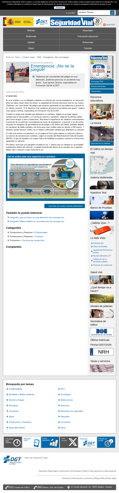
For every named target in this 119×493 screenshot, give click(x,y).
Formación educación (88, 36)
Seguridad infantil (17, 427)
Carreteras (14, 411)
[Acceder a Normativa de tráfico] (102, 332)
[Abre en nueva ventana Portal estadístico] (50, 442)
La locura (102, 134)
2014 (39, 57)
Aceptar (59, 7)
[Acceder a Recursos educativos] (102, 112)
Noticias (31, 30)
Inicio (17, 57)
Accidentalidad (15, 389)
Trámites (88, 48)
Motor (31, 48)
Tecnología (66, 394)
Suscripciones (96, 471)
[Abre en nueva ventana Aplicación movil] (31, 442)
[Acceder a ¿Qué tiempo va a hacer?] (102, 298)
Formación (65, 422)
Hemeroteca (96, 91)
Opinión (31, 42)
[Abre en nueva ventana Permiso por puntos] (106, 442)
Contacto (66, 478)
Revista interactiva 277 (102, 256)
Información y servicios (82, 478)
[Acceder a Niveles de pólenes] (102, 313)
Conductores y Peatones (20, 422)
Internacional (110, 471)
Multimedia (31, 36)
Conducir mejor (28, 57)
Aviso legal (111, 478)
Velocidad (65, 416)
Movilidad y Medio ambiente (21, 394)
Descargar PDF (97, 81)
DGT (63, 389)
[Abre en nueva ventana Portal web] (88, 442)
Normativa (13, 405)
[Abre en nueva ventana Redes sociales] (69, 442)
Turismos (39, 236)
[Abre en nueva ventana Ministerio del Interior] (18, 21)
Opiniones (64, 471)
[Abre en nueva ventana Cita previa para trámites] (13, 442)
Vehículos (65, 405)
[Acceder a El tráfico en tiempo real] (102, 165)
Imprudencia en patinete (100, 143)
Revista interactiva (98, 86)
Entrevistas (88, 42)
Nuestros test (98, 243)
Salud (11, 416)
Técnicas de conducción (33, 240)
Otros (63, 427)
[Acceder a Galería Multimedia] (102, 185)
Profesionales (41, 232)
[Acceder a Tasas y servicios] (102, 368)
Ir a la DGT (70, 13)
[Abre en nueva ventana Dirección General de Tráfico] (42, 21)
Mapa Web (100, 478)
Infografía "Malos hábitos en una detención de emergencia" (37, 221)
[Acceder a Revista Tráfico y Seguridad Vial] (76, 21)
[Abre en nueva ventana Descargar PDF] (98, 67)
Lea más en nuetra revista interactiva (65, 206)
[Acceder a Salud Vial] (102, 280)
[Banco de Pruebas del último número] (102, 215)
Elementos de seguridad (72, 411)
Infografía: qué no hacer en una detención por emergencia (37, 217)
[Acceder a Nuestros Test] (102, 200)
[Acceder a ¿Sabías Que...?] (102, 230)
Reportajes (88, 30)
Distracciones (67, 400)
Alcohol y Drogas (16, 400)
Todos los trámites (100, 247)
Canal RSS (110, 25)
